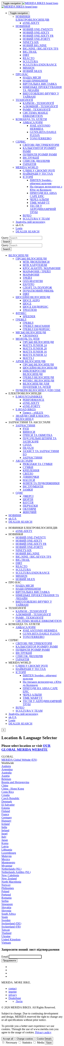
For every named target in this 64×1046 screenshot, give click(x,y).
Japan (4, 840)
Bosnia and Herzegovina (15, 782)
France (5, 814)
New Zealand (9, 878)
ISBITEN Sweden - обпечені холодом (41, 182)
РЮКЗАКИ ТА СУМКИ (37, 464)
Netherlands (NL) (11, 868)
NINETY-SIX (31, 42)
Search (6, 241)
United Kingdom (10, 939)
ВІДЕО (27, 215)
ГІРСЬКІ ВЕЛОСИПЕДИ (31, 258)
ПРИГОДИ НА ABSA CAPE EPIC (43, 194)
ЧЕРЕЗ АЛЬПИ (39, 199)
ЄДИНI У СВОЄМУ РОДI (39, 170)
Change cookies (25, 1038)
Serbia (5, 900)
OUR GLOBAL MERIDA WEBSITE (25, 747)
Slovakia (6, 907)
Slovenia (6, 910)
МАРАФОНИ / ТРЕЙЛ (37, 271)
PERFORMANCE (33, 399)
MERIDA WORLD (27, 167)
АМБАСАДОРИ (33, 122)
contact (13, 988)
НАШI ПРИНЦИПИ (35, 80)
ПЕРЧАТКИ (30, 505)
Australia (6, 772)
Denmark (6, 801)
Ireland (5, 830)
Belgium (6, 779)
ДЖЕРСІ (28, 496)
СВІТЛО (28, 473)
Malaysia (6, 856)
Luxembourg (8, 852)
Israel (4, 833)
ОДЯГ (19, 492)
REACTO (28, 58)
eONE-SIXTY (31, 22)
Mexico (5, 859)
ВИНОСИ (29, 431)
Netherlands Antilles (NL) (16, 872)
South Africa (8, 913)
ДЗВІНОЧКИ (31, 476)
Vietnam (6, 942)
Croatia (5, 795)
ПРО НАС (22, 74)
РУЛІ (26, 428)
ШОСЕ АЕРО (31, 300)
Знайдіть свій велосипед (30, 221)
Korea (4, 843)
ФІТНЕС (21, 313)
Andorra (6, 766)
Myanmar (6, 865)
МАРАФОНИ (31, 274)
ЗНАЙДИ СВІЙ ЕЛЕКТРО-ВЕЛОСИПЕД (33, 417)
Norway (6, 884)
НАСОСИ (29, 480)
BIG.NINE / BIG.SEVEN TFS (40, 48)
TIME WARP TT (40, 202)
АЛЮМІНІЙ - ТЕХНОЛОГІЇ (40, 106)
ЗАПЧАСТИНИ (25, 425)
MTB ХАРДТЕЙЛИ (35, 265)
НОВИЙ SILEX (32, 71)
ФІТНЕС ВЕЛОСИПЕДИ (38, 380)
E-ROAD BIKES (26, 409)
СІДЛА (27, 444)
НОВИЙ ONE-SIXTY (36, 32)
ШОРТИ (28, 499)
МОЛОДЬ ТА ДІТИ (27, 338)
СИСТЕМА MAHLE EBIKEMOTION (35, 114)
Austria (5, 775)
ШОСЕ (27, 303)
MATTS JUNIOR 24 (35, 345)
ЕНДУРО (28, 284)
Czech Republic (10, 798)
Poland (5, 891)
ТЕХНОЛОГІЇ (24, 99)
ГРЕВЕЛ (21, 319)
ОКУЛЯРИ (29, 508)
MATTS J (28, 358)
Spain (4, 917)
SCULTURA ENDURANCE (40, 64)
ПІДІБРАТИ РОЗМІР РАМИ (40, 154)
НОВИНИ (15, 515)
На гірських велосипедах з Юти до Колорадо (46, 188)
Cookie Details (44, 1038)
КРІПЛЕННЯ (31, 470)
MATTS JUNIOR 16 (35, 351)
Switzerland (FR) (11, 926)
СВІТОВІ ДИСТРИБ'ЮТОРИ (41, 144)
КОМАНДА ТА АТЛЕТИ (31, 119)
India (4, 827)
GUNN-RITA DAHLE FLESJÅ (41, 633)
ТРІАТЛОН (30, 309)
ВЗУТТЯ (28, 502)
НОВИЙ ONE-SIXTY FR (38, 35)
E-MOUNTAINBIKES (29, 396)
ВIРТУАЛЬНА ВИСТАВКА (40, 83)
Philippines (7, 888)
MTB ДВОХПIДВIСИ (36, 261)
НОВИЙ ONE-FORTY (36, 38)
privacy (13, 994)
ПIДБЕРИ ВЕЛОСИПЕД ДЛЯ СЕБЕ (38, 390)
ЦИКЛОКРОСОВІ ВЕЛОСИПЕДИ (34, 372)
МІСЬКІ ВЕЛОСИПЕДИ (31, 332)
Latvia (5, 846)
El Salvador (8, 804)
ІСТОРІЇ (28, 176)
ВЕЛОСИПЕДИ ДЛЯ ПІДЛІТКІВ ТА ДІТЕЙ (37, 385)
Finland (5, 811)
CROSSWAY (30, 335)
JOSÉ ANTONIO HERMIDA (40, 127)
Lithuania (6, 849)
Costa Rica (7, 791)
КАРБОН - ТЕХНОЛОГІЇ (38, 103)
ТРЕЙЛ (27, 277)
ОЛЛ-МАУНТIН (33, 281)
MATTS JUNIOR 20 (35, 348)
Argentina (7, 769)
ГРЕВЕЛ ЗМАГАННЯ (36, 326)
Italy (3, 836)
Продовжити (9, 960)
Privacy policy (43, 1032)
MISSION (28, 67)
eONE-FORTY (31, 406)
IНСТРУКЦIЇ (31, 157)
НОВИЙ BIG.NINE (35, 45)
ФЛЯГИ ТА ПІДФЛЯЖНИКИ (41, 483)
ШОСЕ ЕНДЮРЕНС (35, 306)
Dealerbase (15, 998)
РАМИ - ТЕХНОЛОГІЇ (36, 109)
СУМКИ (28, 467)
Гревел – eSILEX (33, 412)
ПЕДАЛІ (28, 447)
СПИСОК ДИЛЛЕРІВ (36, 160)
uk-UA (13, 717)
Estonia (5, 807)
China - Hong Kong (12, 788)
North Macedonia (11, 881)
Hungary (6, 820)
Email (4, 956)
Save (49, 1042)
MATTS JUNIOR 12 (35, 354)
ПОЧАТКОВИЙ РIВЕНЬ (38, 290)
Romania (6, 897)
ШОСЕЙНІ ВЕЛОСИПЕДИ (33, 297)
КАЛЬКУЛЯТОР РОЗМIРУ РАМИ (37, 646)
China (4, 785)
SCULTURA (30, 61)
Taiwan (5, 929)
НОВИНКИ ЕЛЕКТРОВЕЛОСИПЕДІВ (32, 18)
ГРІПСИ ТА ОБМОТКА (37, 435)
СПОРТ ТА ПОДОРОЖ (37, 287)
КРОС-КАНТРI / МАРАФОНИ (41, 268)
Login (19, 228)
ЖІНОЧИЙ (29, 512)
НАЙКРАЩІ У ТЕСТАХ (38, 173)
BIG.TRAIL (30, 51)
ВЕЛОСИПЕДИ (18, 255)
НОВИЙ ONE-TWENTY (38, 29)
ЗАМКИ (28, 489)
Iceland (5, 823)
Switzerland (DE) (11, 923)
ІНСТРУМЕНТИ (33, 486)
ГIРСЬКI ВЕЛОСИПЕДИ (38, 342)
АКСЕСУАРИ (24, 460)
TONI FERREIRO (41, 138)
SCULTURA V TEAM (36, 218)
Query (5, 237)
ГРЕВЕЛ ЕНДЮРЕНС (36, 329)
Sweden (5, 920)
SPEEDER (29, 316)
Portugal (6, 894)
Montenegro (8, 862)
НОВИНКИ (23, 26)
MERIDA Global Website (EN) (19, 759)
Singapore (7, 904)
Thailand (6, 933)
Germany (6, 817)
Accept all (8, 1038)
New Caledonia (10, 875)
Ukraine (5, 936)
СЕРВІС (21, 141)
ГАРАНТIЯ (29, 164)
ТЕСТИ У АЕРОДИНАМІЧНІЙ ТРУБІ (43, 209)
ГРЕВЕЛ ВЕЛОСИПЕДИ (38, 377)
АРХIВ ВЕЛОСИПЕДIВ (31, 361)
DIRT (26, 55)
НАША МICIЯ (32, 77)
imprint (13, 991)
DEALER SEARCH (27, 231)
